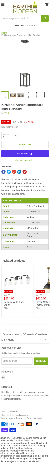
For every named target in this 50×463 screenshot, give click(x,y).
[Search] (45, 18)
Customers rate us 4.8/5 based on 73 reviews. (25, 334)
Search (4, 411)
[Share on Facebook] (3, 172)
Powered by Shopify (35, 418)
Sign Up (41, 361)
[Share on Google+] (14, 172)
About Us (14, 411)
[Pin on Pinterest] (24, 172)
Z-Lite (7, 113)
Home (4, 33)
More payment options (25, 160)
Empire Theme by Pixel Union (13, 418)
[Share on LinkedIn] (19, 172)
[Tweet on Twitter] (9, 172)
